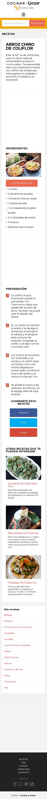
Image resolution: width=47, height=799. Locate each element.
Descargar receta (21, 183)
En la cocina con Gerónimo (18, 627)
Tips (6, 687)
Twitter (23, 422)
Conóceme (23, 769)
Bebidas (8, 615)
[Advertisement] (23, 118)
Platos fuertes (11, 657)
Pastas (7, 651)
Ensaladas (9, 633)
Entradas (8, 639)
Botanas (8, 621)
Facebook (23, 412)
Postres (8, 663)
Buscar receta (37, 23)
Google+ (23, 432)
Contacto (23, 772)
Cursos (23, 766)
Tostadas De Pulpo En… (23, 582)
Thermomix (10, 681)
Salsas (7, 675)
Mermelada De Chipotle (23, 533)
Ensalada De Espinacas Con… (22, 484)
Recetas (23, 759)
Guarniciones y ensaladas (17, 645)
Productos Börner (13, 669)
